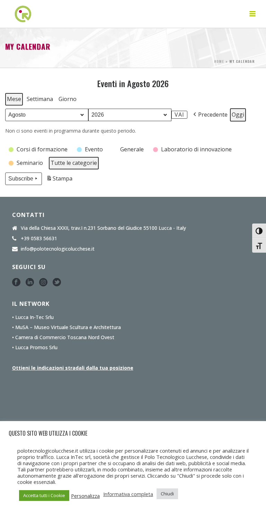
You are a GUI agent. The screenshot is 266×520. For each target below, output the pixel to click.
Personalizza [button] (85, 496)
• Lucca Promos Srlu (34, 347)
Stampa (59, 180)
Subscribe (20, 179)
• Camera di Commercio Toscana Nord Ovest (63, 337)
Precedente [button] (213, 114)
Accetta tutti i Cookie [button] (44, 495)
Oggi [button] (238, 114)
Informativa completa (128, 494)
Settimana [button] (40, 99)
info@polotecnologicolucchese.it (58, 249)
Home (219, 61)
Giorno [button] (68, 99)
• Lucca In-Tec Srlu (33, 317)
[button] (38, 149)
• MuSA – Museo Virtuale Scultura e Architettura (66, 327)
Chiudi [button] (167, 493)
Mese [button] (14, 99)
